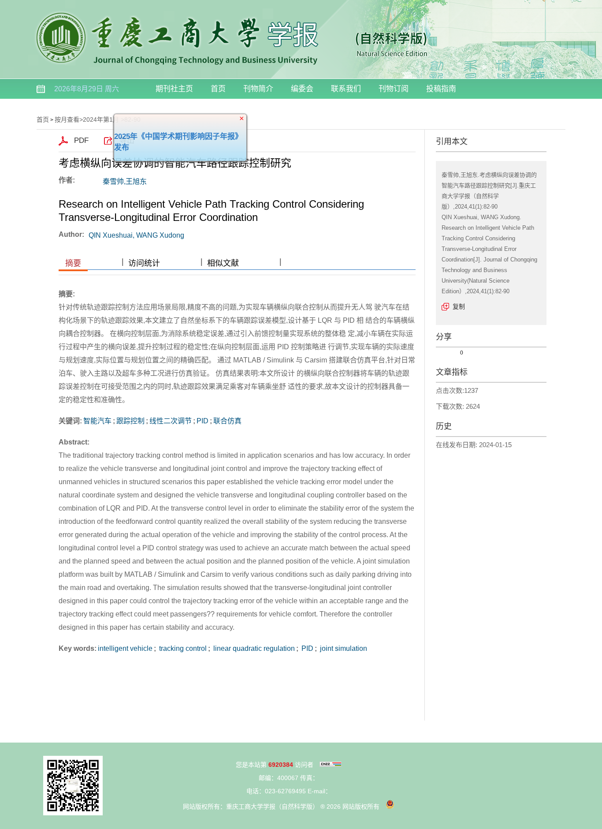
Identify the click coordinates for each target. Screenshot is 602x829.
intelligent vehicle (125, 648)
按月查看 (67, 119)
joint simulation (342, 648)
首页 (218, 89)
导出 (126, 140)
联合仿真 (227, 421)
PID (202, 421)
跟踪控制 (130, 421)
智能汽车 (97, 421)
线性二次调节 (170, 421)
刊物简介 (258, 89)
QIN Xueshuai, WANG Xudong (136, 235)
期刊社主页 (174, 89)
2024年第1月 (101, 119)
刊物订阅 (394, 89)
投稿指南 (441, 89)
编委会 (302, 89)
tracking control (182, 648)
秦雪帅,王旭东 (125, 181)
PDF (81, 140)
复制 (459, 306)
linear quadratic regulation (253, 648)
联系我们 (346, 89)
